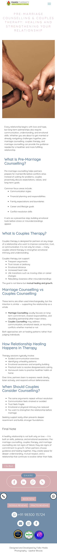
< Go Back (8, 466)
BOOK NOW (28, 499)
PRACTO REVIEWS (39, 505)
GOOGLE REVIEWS (18, 505)
